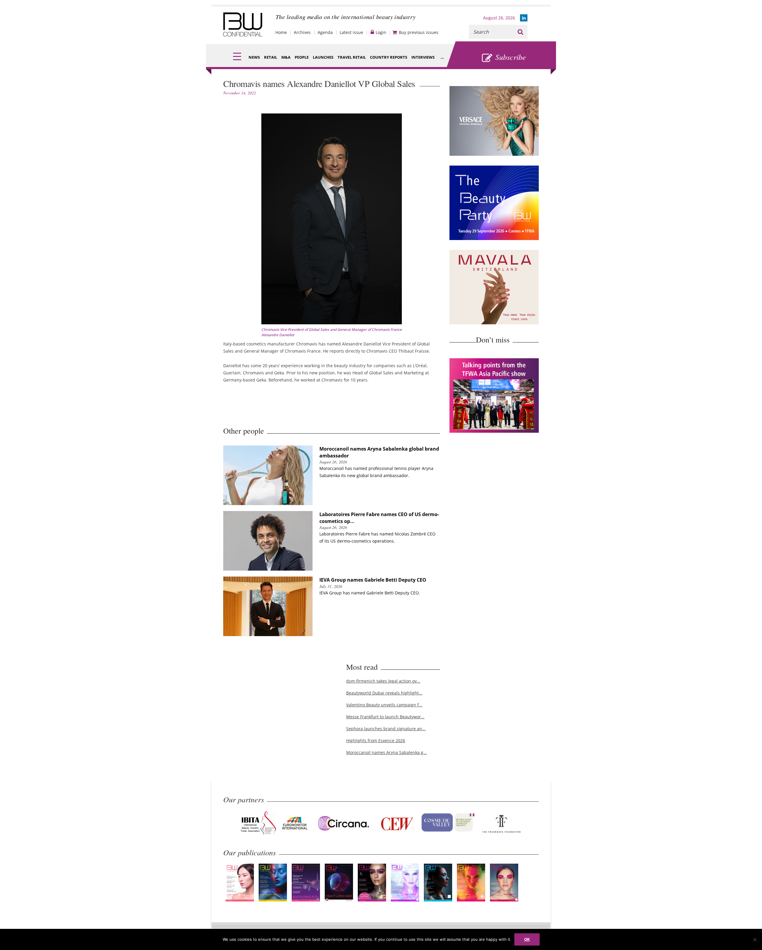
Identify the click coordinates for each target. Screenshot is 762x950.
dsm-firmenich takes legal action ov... (383, 681)
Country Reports (388, 57)
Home (281, 32)
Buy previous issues (418, 32)
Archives (302, 32)
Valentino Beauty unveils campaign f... (384, 705)
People (302, 57)
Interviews (423, 57)
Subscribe (510, 57)
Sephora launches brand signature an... (386, 728)
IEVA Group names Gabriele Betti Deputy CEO (372, 580)
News (254, 57)
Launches (323, 57)
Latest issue (351, 32)
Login (381, 32)
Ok (527, 939)
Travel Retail (352, 57)
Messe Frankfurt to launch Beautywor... (385, 716)
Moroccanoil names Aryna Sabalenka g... (386, 752)
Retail (270, 57)
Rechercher (520, 32)
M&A (286, 57)
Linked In (523, 17)
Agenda (325, 32)
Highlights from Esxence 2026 (375, 740)
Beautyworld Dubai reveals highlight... (384, 693)
